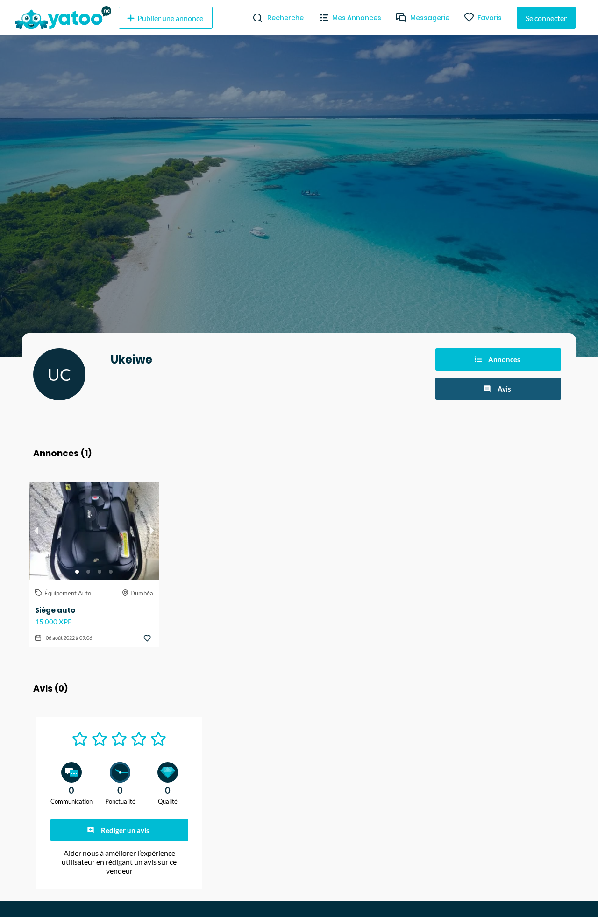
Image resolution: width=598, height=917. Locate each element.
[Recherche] (254, 18)
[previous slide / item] (36, 531)
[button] (77, 572)
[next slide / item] (152, 531)
